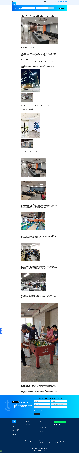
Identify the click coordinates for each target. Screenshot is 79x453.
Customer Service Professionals (45, 423)
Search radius (51, 6)
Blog (60, 4)
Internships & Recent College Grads (46, 432)
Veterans (41, 431)
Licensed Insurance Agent (44, 430)
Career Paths (45, 4)
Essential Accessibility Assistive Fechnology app (14, 434)
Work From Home (54, 4)
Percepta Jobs (42, 434)
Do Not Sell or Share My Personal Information (39, 448)
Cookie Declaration (15, 430)
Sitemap (13, 432)
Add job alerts (37, 410)
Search (61, 8)
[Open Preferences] (1, 451)
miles (56, 7)
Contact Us (65, 4)
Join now (36, 413)
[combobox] (42, 8)
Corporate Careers (43, 427)
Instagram (47, 1)
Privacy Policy (14, 426)
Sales (41, 424)
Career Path (28, 423)
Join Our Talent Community (62, 1)
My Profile (55, 1)
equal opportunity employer (24, 440)
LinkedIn (44, 1)
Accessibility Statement (16, 429)
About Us (38, 4)
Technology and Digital (43, 428)
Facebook (45, 1)
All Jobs (41, 421)
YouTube (48, 1)
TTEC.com (13, 425)
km (56, 8)
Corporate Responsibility (16, 427)
